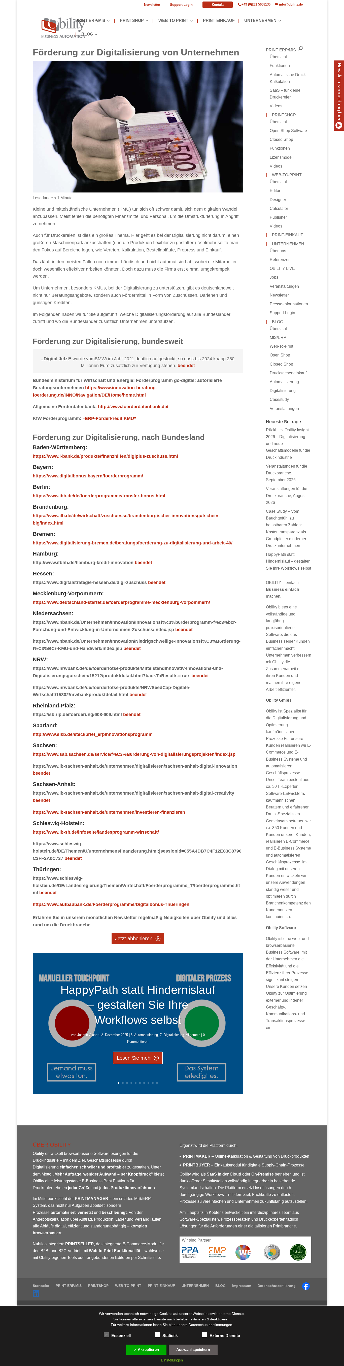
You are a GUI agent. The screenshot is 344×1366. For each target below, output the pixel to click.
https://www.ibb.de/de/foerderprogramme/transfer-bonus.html (99, 495)
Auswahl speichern (193, 1349)
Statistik (170, 1336)
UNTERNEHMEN (257, 21)
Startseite (41, 1286)
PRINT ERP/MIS (90, 21)
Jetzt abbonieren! (134, 938)
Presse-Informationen (289, 304)
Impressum (241, 1286)
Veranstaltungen (284, 286)
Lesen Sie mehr (134, 1058)
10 (157, 1083)
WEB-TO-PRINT (170, 21)
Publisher (278, 217)
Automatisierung (284, 382)
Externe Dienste (225, 1336)
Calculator (279, 208)
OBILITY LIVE (282, 268)
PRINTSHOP (129, 21)
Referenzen (280, 259)
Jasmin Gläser (87, 1035)
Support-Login (181, 5)
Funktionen (280, 65)
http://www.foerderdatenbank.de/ (133, 406)
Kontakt (218, 5)
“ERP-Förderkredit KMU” (108, 418)
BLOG (84, 34)
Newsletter (152, 5)
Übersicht (278, 57)
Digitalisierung (283, 390)
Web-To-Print (281, 346)
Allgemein (193, 1035)
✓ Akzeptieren (146, 1349)
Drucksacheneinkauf (288, 373)
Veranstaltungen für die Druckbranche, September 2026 (286, 473)
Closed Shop (281, 139)
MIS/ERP (278, 337)
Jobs (274, 277)
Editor (275, 190)
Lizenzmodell (282, 157)
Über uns (278, 251)
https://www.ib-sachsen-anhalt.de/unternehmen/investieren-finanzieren (109, 812)
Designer (278, 200)
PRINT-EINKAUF (216, 21)
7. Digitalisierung (172, 1035)
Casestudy (279, 399)
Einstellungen (172, 1360)
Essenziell (121, 1336)
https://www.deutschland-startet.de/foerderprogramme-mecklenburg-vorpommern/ (121, 602)
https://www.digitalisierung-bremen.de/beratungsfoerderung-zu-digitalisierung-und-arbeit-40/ (132, 542)
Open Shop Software (288, 130)
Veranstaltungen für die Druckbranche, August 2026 (286, 495)
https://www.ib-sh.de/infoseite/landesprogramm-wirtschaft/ (96, 832)
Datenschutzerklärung (277, 1286)
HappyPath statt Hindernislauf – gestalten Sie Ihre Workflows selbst (137, 1005)
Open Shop (280, 355)
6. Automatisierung (144, 1035)
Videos (276, 106)
